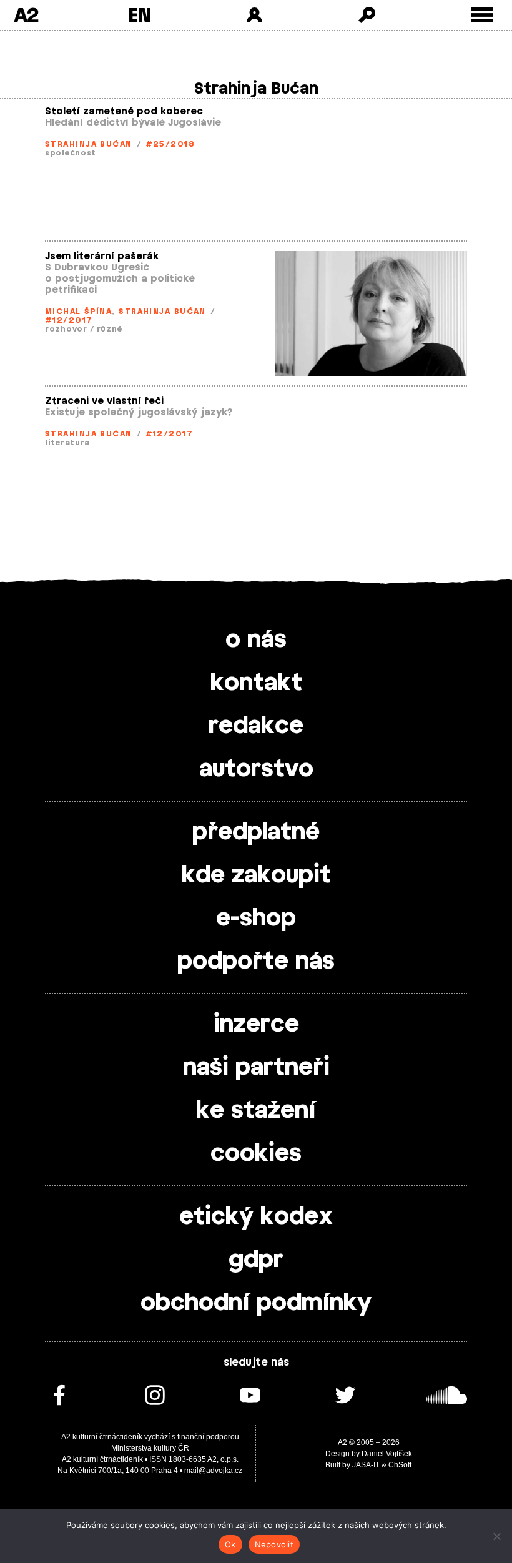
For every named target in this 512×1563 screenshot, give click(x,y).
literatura (67, 442)
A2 (26, 15)
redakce (256, 726)
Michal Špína (78, 311)
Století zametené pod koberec (124, 111)
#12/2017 (69, 320)
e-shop (256, 919)
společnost (70, 153)
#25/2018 (170, 144)
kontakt (256, 683)
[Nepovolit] (496, 1536)
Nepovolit (274, 1544)
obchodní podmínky (256, 1303)
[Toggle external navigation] (482, 15)
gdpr (256, 1260)
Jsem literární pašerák (102, 256)
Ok (230, 1544)
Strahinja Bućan (88, 144)
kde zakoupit (256, 875)
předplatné (256, 832)
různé (109, 329)
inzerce (256, 1025)
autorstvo (256, 769)
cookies (256, 1154)
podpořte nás (256, 962)
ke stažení (256, 1111)
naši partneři (256, 1068)
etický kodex (256, 1217)
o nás (256, 640)
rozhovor (66, 329)
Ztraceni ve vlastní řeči (104, 401)
